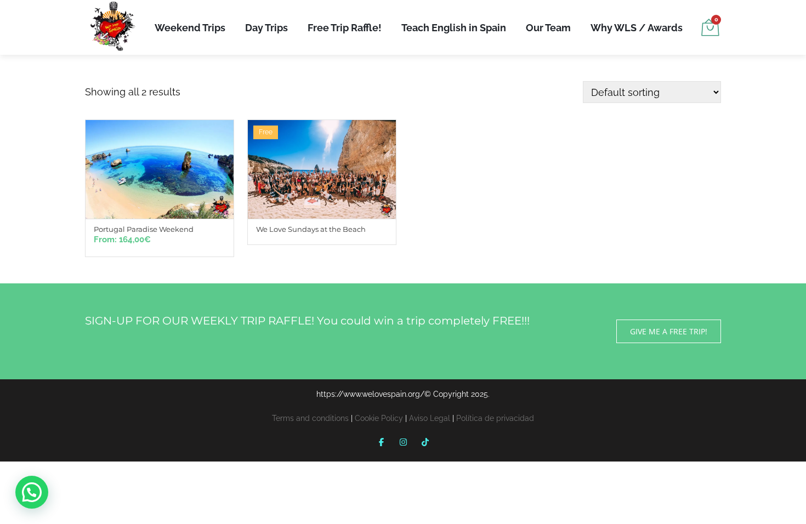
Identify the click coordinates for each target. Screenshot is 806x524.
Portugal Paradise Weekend (144, 229)
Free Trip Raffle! (345, 27)
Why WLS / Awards (637, 27)
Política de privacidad (495, 418)
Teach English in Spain (453, 27)
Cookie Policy (379, 418)
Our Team (548, 27)
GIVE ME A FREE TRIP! (668, 331)
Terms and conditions (310, 418)
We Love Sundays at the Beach (311, 229)
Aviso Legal (429, 418)
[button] (31, 492)
